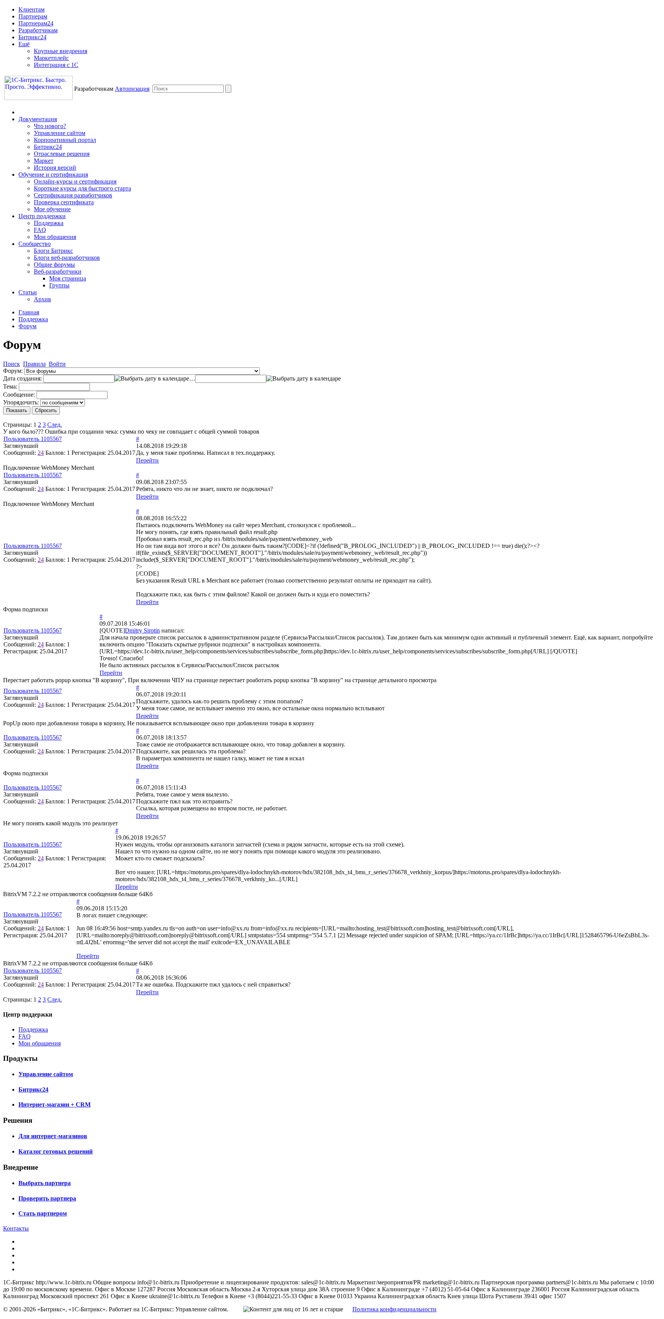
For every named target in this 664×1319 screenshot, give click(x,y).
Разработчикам (38, 30)
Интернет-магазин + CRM (54, 1104)
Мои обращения (55, 237)
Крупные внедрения (60, 51)
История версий (55, 167)
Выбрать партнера (44, 1183)
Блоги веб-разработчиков (67, 257)
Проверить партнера (47, 1198)
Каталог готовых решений (55, 1151)
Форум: (13, 370)
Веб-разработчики (57, 271)
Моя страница (67, 278)
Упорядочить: (21, 402)
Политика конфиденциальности (394, 1309)
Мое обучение (52, 209)
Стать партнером (42, 1213)
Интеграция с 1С (56, 65)
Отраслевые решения (62, 153)
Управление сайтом (59, 133)
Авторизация (132, 88)
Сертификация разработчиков (73, 195)
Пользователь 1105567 (32, 439)
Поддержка (48, 223)
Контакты (16, 1228)
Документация (37, 119)
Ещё (24, 44)
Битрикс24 (32, 37)
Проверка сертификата (64, 202)
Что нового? (50, 126)
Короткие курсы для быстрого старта (82, 188)
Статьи (27, 292)
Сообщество (34, 243)
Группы (59, 285)
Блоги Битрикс (53, 250)
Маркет (43, 160)
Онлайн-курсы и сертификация (75, 181)
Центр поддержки (42, 216)
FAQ (40, 230)
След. (54, 424)
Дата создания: (22, 378)
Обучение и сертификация (53, 174)
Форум (27, 326)
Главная (28, 312)
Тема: (10, 386)
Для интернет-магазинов (52, 1136)
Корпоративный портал (65, 140)
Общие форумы (54, 264)
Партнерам (32, 16)
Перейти (147, 460)
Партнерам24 (35, 23)
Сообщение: (19, 394)
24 (41, 452)
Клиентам (31, 9)
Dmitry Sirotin (142, 630)
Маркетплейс (51, 58)
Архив (42, 299)
